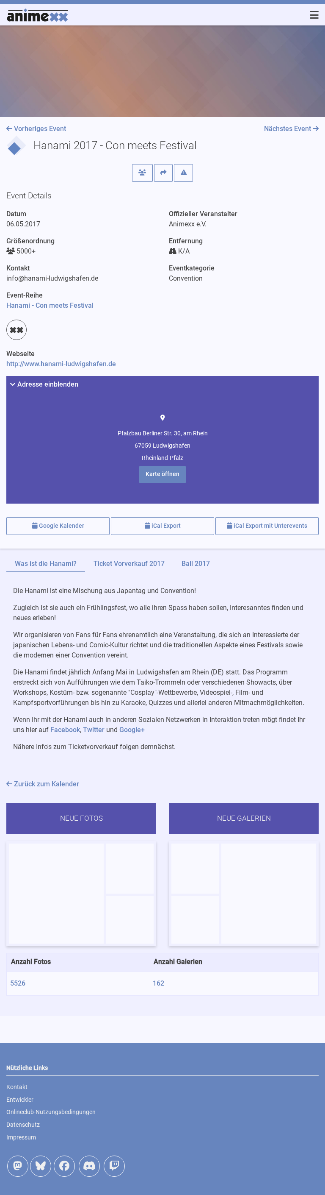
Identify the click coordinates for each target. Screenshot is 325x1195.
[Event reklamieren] (183, 173)
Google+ (132, 730)
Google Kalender (61, 525)
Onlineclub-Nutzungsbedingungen (51, 1112)
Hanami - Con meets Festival (50, 305)
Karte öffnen (162, 474)
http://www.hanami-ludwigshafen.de (61, 364)
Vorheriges (39, 129)
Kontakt (17, 1087)
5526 (17, 983)
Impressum (21, 1137)
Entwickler (19, 1099)
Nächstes (287, 129)
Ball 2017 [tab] (196, 564)
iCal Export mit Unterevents (269, 525)
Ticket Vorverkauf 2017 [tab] (129, 564)
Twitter (94, 730)
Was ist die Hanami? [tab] (46, 564)
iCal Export (165, 525)
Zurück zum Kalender (45, 784)
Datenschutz (23, 1124)
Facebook (65, 730)
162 (158, 983)
